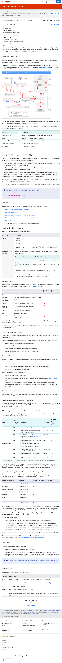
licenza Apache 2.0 (32, 612)
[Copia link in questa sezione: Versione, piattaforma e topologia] (25, 228)
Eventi (3, 625)
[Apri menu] (2, 2)
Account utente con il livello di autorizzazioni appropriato (20, 215)
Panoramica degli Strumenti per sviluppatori (49, 624)
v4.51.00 (22, 6)
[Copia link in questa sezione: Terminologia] (13, 568)
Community (24, 623)
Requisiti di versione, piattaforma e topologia (17, 209)
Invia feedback (55, 24)
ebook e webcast (6, 630)
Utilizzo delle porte (44, 67)
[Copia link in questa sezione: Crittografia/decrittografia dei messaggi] (33, 155)
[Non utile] (59, 20)
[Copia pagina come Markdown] (36, 24)
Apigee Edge (4, 20)
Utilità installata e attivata (11, 212)
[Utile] (57, 20)
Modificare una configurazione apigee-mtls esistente (41, 556)
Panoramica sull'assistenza (28, 625)
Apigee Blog (45, 629)
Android (4, 640)
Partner (3, 628)
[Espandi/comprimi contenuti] (12, 29)
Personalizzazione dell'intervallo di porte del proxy (30, 537)
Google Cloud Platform (7, 647)
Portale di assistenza (27, 630)
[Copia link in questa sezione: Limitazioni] (11, 543)
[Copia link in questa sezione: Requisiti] (9, 203)
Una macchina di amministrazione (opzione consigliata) (19, 218)
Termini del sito (10, 656)
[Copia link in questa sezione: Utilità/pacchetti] (14, 281)
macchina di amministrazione (34, 286)
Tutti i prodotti (5, 649)
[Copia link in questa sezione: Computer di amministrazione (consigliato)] (31, 356)
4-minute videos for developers (49, 626)
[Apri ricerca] (43, 2)
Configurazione (30, 20)
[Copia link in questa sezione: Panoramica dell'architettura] (24, 57)
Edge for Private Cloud (9, 6)
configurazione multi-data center (13, 533)
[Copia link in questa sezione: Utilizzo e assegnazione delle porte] (26, 391)
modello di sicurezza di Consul (42, 584)
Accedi (58, 1)
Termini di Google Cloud (21, 656)
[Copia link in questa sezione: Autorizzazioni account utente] (23, 332)
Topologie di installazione (25, 249)
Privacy (3, 656)
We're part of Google (7, 623)
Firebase (4, 645)
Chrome (4, 642)
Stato (23, 628)
